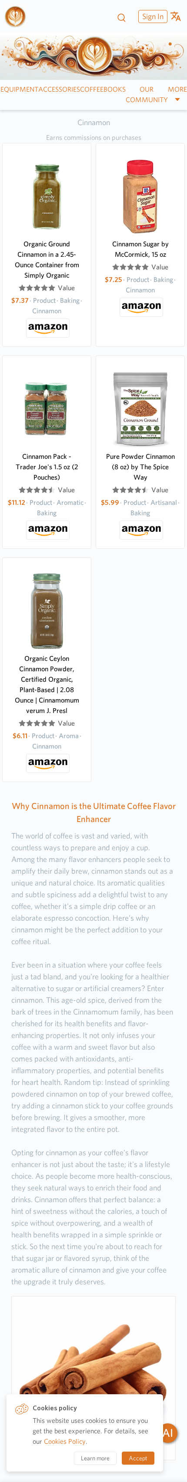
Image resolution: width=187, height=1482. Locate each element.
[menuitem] (152, 16)
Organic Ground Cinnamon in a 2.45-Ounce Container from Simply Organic (47, 259)
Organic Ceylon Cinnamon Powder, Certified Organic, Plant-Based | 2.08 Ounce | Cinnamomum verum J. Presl (47, 684)
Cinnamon (93, 122)
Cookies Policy (65, 1441)
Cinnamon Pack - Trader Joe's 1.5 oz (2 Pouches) (47, 467)
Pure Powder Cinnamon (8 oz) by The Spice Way (140, 467)
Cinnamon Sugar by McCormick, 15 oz (140, 249)
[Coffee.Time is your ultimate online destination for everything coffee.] (18, 16)
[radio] (22, 288)
